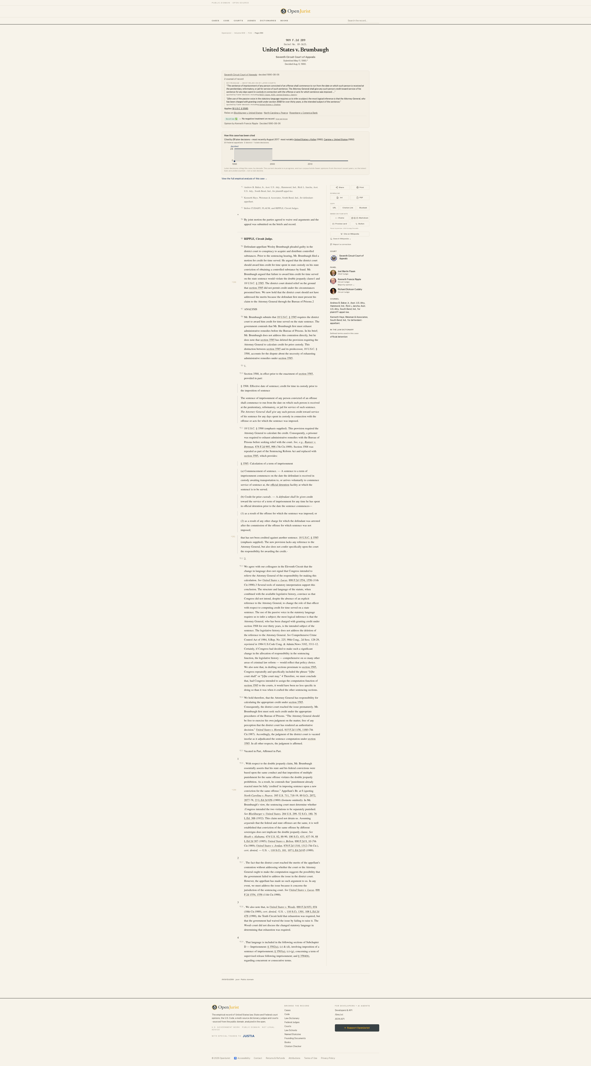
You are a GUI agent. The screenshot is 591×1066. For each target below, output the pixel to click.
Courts (238, 21)
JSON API (339, 1019)
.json (237, 979)
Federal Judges (292, 1022)
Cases (215, 21)
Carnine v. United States (336, 139)
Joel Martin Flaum (346, 271)
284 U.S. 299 (289, 813)
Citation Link (347, 208)
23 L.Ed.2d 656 (263, 800)
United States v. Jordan (269, 845)
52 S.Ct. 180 (305, 813)
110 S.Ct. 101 (278, 850)
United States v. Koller (305, 139)
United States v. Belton (280, 841)
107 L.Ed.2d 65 (296, 850)
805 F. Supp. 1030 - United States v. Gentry (278, 95)
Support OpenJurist (357, 1027)
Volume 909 (239, 33)
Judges (251, 21)
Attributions (294, 1058)
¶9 (242, 365)
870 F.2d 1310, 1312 (295, 845)
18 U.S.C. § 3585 (240, 108)
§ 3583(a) (279, 951)
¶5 (242, 238)
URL (334, 208)
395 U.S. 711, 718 (284, 795)
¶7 (242, 309)
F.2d (250, 33)
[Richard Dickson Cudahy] (333, 291)
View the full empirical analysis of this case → (244, 178)
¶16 (241, 763)
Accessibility (242, 1058)
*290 (234, 282)
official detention (279, 484)
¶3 (242, 208)
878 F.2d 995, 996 (265, 446)
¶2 (242, 197)
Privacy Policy (328, 1058)
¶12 (241, 558)
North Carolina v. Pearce (276, 113)
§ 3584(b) (303, 956)
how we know (281, 119)
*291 (233, 537)
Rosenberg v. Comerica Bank (303, 113)
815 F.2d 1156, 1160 (296, 729)
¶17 (241, 862)
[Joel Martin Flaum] (333, 273)
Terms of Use (310, 1058)
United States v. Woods (282, 907)
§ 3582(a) (272, 946)
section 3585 (256, 287)
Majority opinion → (346, 285)
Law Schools (290, 1030)
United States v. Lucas (274, 580)
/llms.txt (339, 1014)
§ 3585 (260, 283)
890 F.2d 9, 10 (303, 841)
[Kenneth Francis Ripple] (333, 281)
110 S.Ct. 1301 (295, 911)
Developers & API (343, 1010)
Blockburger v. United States (248, 113)
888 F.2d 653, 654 (307, 907)
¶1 (242, 187)
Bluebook (363, 208)
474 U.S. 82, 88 (274, 836)
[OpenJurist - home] (295, 11)
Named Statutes (292, 1034)
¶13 (241, 566)
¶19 (241, 942)
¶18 (241, 906)
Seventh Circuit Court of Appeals (295, 57)
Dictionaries (268, 21)
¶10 (241, 373)
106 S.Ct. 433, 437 (299, 836)
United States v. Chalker (270, 104)
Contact (258, 1058)
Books (284, 21)
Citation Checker (292, 1046)
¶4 (242, 219)
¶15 (241, 750)
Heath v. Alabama (254, 836)
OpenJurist (226, 33)
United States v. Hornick (269, 729)
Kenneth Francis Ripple (349, 279)
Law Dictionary (291, 1018)
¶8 (242, 316)
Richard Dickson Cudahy (350, 289)
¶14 (241, 697)
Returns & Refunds (275, 1058)
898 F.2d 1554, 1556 (300, 580)
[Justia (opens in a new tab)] (249, 1036)
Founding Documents (295, 1038)
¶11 (241, 428)
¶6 (242, 246)
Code (226, 21)
